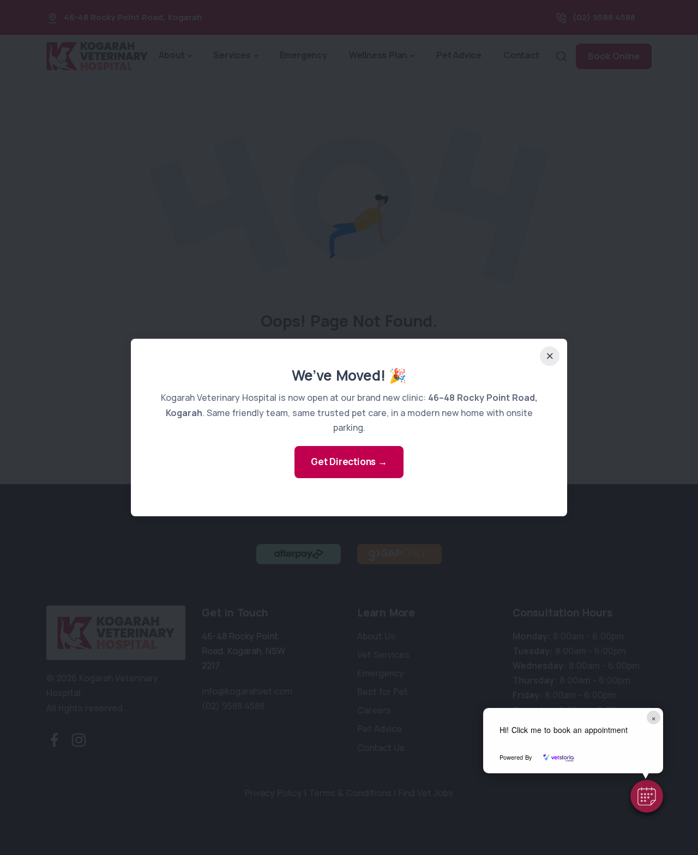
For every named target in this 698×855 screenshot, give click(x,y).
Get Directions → (349, 461)
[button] (646, 796)
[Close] (549, 356)
